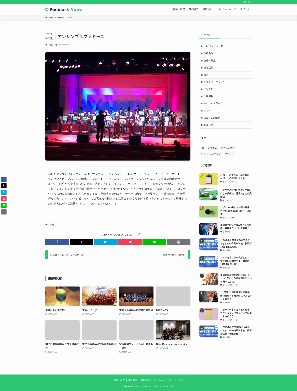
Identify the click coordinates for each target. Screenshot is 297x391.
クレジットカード (213, 46)
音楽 (51, 45)
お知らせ (208, 124)
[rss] (245, 2)
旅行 (206, 74)
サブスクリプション (214, 82)
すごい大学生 (227, 148)
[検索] (249, 2)
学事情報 (208, 96)
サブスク (179, 380)
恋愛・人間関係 (212, 117)
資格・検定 (210, 60)
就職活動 (208, 67)
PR (202, 148)
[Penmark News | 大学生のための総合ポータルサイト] (63, 9)
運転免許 (208, 53)
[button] (57, 242)
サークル (229, 153)
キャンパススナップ (211, 153)
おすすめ (212, 148)
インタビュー (211, 89)
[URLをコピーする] (178, 242)
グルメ (207, 110)
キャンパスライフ (213, 103)
